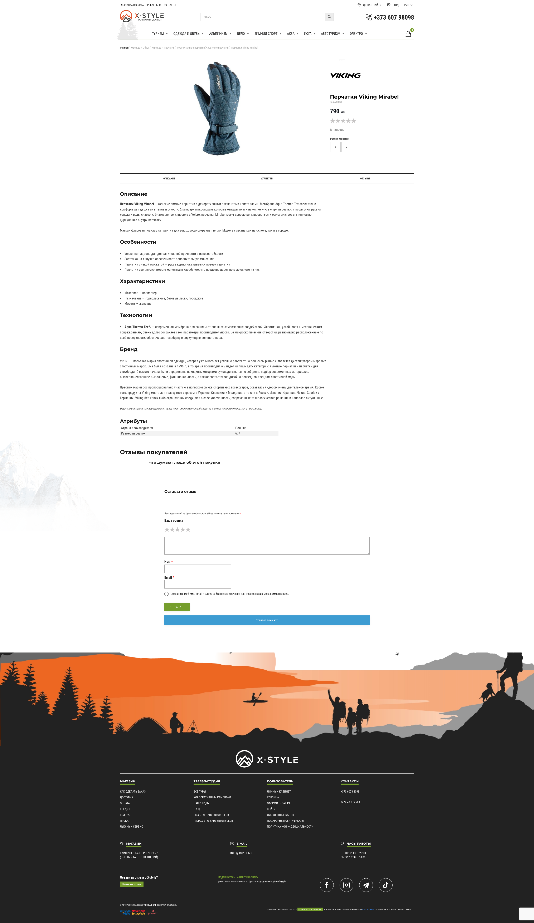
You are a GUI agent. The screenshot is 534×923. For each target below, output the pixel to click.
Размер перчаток (339, 139)
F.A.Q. (197, 809)
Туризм (158, 34)
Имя (168, 562)
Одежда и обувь (186, 34)
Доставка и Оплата (132, 5)
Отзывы (365, 178)
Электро (356, 34)
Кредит (125, 809)
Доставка (126, 797)
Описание (169, 178)
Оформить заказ (278, 803)
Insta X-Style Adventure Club (213, 820)
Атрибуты (267, 178)
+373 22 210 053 (350, 801)
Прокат (150, 5)
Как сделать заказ (133, 791)
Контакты (170, 5)
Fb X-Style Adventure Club (211, 815)
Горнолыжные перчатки (191, 47)
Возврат (125, 815)
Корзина (273, 797)
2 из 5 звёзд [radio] (172, 529)
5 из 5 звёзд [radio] (188, 529)
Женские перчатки (218, 47)
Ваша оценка (173, 520)
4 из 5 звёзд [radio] (182, 529)
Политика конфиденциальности (290, 826)
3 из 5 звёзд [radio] (177, 529)
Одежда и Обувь (140, 47)
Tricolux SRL (150, 905)
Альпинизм (218, 34)
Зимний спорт (265, 34)
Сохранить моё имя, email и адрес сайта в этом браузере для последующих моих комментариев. (230, 593)
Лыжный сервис (131, 826)
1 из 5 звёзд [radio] (167, 529)
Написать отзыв (131, 884)
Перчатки (169, 47)
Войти (271, 809)
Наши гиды (201, 803)
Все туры (200, 791)
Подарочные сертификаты (285, 820)
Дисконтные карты (280, 815)
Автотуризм (330, 34)
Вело (241, 34)
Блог (159, 5)
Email (169, 578)
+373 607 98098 (350, 791)
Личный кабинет (279, 791)
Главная (124, 47)
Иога (307, 34)
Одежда (156, 47)
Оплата (125, 803)
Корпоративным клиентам (212, 797)
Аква (291, 34)
